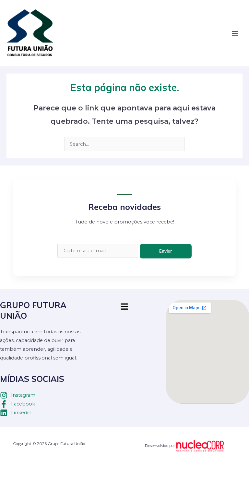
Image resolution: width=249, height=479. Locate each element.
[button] (124, 307)
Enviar (165, 251)
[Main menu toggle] (235, 33)
